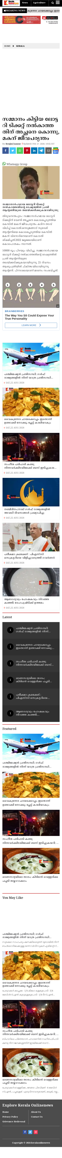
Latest (7, 618)
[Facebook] (25, 1132)
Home (7, 46)
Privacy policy (10, 1117)
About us (36, 1112)
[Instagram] (36, 1132)
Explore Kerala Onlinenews (27, 1106)
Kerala (20, 46)
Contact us (37, 1117)
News (25, 3)
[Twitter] (30, 1132)
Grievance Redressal (13, 1122)
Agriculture (39, 3)
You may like (12, 898)
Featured (9, 729)
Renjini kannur (13, 144)
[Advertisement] (31, 83)
